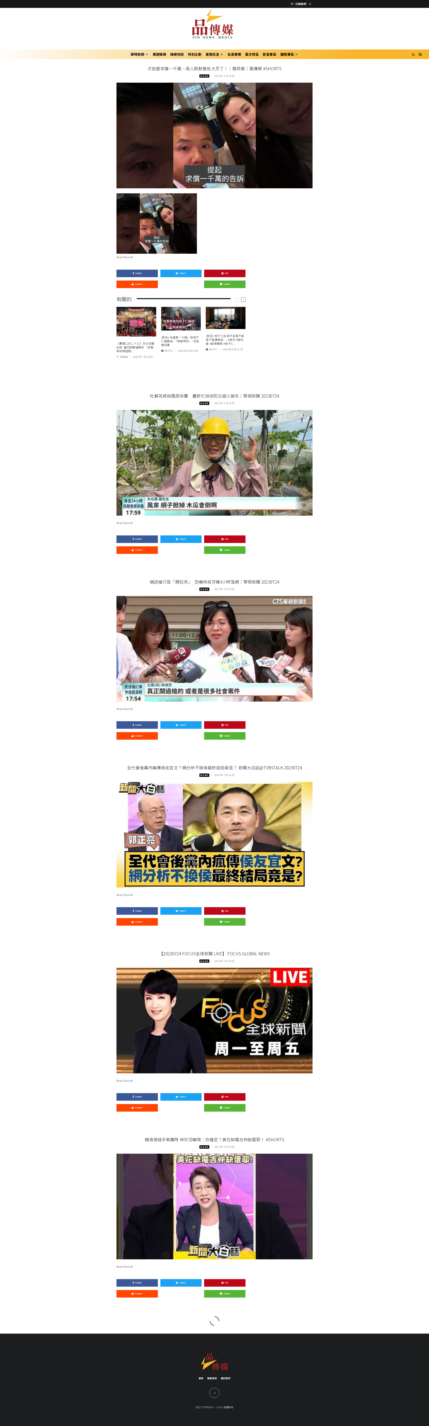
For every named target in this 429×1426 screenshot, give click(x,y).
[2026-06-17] (181, 319)
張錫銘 (124, 357)
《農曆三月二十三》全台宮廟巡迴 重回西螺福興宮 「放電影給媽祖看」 (135, 347)
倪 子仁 (169, 350)
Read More (123, 257)
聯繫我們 (212, 1378)
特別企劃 (194, 54)
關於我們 (225, 1378)
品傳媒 (219, 1407)
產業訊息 (212, 54)
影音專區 (269, 54)
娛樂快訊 (177, 54)
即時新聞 (137, 54)
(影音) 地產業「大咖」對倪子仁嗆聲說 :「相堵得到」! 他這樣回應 (180, 341)
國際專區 (287, 54)
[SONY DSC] (226, 318)
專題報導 (159, 54)
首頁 (201, 1378)
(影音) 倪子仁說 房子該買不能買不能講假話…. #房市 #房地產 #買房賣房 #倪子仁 (225, 339)
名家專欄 (234, 54)
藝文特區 (252, 54)
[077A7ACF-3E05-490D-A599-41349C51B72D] (136, 322)
